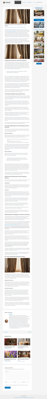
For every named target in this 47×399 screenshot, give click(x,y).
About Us (21, 397)
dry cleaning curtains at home (12, 31)
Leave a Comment (7, 27)
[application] (29, 397)
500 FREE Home (39, 7)
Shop (34, 2)
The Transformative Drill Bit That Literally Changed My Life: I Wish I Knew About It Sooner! (9, 347)
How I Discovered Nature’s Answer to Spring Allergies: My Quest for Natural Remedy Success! (10, 359)
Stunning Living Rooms (38, 29)
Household (17, 397)
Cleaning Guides (29, 2)
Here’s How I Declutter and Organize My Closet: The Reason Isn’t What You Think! (24, 359)
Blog (28, 397)
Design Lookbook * (17, 2)
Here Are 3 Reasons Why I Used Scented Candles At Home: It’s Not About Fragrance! (23, 347)
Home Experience (12, 27)
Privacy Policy (25, 397)
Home (15, 397)
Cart (33, 397)
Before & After (24, 2)
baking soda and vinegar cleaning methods (11, 224)
